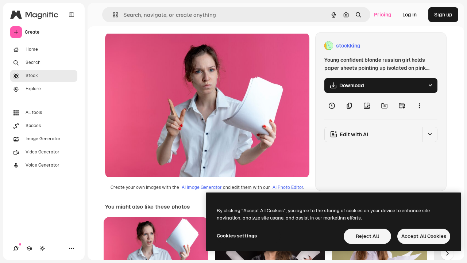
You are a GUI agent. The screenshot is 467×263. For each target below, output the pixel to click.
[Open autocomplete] (113, 15)
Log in (409, 14)
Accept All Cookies (423, 236)
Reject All (367, 236)
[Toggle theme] (42, 248)
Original (152, 45)
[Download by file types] (430, 85)
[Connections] (16, 248)
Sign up (443, 14)
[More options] (419, 106)
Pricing (382, 14)
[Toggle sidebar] (71, 14)
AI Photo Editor (288, 187)
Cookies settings (237, 236)
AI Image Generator (202, 187)
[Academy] (29, 248)
